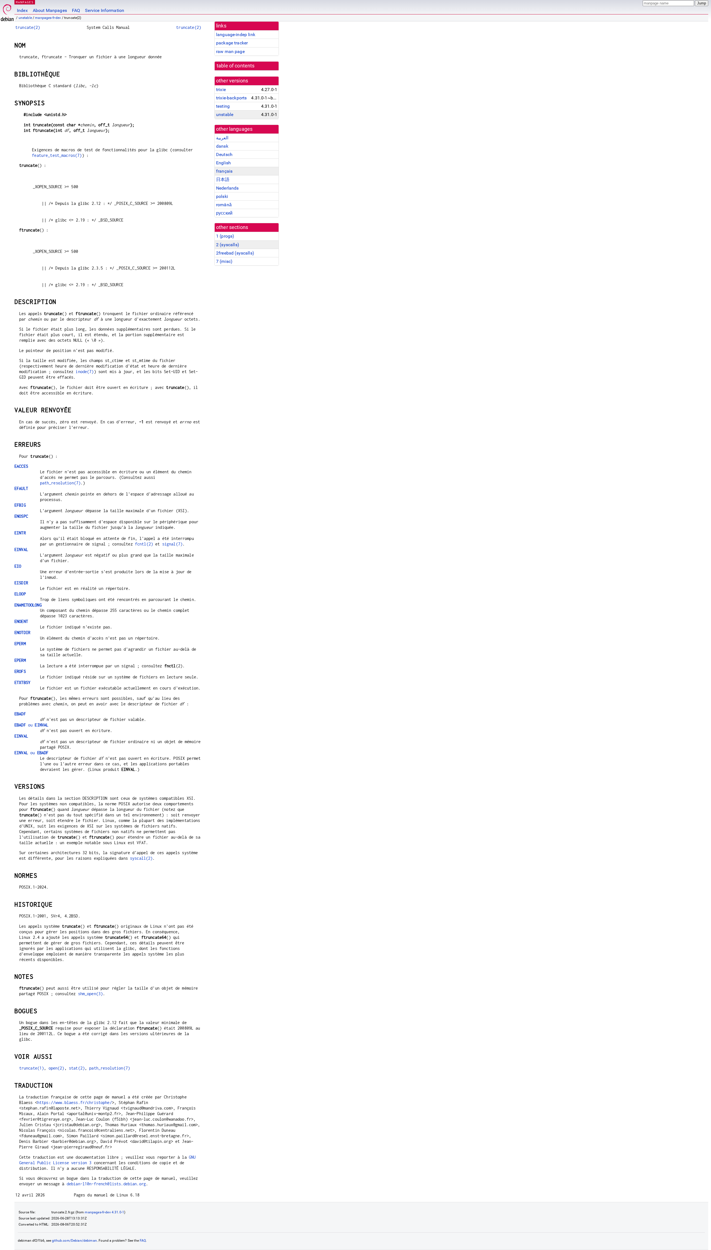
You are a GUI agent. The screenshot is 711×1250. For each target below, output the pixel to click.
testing (223, 106)
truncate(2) (27, 27)
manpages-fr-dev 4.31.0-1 (104, 1212)
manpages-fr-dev (48, 18)
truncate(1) (31, 1068)
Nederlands (227, 188)
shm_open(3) (90, 993)
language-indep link (235, 34)
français (224, 171)
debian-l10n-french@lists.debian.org (106, 1183)
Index (22, 10)
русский (224, 213)
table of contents (236, 66)
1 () (225, 236)
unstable (25, 18)
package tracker (232, 43)
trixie (221, 89)
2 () (227, 244)
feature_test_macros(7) (57, 155)
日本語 (222, 179)
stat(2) (77, 1068)
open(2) (56, 1068)
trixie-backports (231, 97)
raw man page (230, 51)
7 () (224, 261)
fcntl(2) (144, 544)
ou (31, 725)
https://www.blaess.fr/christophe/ (74, 1102)
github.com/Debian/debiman (74, 1241)
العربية (222, 137)
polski (222, 196)
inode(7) (85, 371)
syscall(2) (141, 858)
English (223, 162)
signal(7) (172, 544)
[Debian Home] (7, 11)
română (224, 204)
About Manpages (50, 10)
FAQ (76, 10)
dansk (222, 146)
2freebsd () (235, 253)
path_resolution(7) (60, 483)
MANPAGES (25, 2)
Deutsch (224, 154)
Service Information (104, 10)
